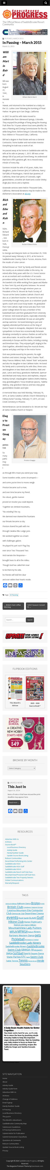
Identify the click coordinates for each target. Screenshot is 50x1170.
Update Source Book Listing (17, 855)
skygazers (38, 950)
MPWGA (22, 931)
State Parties (14, 956)
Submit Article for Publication (14, 1133)
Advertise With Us (12, 839)
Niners (37, 931)
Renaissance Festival (31, 940)
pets (38, 935)
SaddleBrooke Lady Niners (25, 942)
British (42, 904)
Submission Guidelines (12, 1127)
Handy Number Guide (15, 853)
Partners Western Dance (21, 935)
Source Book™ (10, 845)
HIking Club (16, 921)
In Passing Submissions (12, 1130)
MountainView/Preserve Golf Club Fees (20, 875)
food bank (24, 917)
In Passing (14, 595)
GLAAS (32, 917)
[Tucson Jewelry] (25, 733)
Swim (28, 957)
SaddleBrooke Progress (28, 1161)
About (5, 1082)
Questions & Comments (12, 1140)
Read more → (14, 802)
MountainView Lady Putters (25, 928)
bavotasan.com (37, 1166)
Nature (30, 932)
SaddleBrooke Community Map (15, 1123)
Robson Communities (13, 858)
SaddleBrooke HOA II (13, 869)
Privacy (5, 1150)
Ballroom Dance (24, 903)
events (12, 917)
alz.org (27, 193)
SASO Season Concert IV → (36, 606)
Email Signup (7, 1102)
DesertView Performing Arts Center (18, 861)
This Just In (17, 786)
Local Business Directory (16, 847)
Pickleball (18, 939)
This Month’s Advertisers (12, 1120)
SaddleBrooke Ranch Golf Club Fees (19, 872)
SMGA (9, 953)
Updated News (16, 783)
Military (33, 925)
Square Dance (37, 953)
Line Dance (25, 925)
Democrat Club (18, 913)
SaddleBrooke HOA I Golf (14, 866)
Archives (8, 842)
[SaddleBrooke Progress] (25, 13)
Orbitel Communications (14, 880)
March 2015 (18, 39)
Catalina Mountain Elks (19, 910)
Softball (18, 953)
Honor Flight (30, 921)
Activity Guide (12, 850)
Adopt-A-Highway (11, 904)
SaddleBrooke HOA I (13, 864)
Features (8, 39)
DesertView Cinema (34, 913)
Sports (27, 953)
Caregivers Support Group (33, 907)
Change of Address (10, 1099)
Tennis (23, 960)
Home (5, 1078)
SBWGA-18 (27, 949)
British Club (15, 907)
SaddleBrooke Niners (16, 946)
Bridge (35, 903)
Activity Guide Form (10, 1089)
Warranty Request (12, 883)
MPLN (13, 931)
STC (23, 957)
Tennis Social (32, 961)
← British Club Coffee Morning (12, 606)
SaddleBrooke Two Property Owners (19, 877)
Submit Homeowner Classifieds (15, 1137)
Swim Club (36, 957)
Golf (40, 917)
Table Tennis (12, 960)
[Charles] (25, 32)
